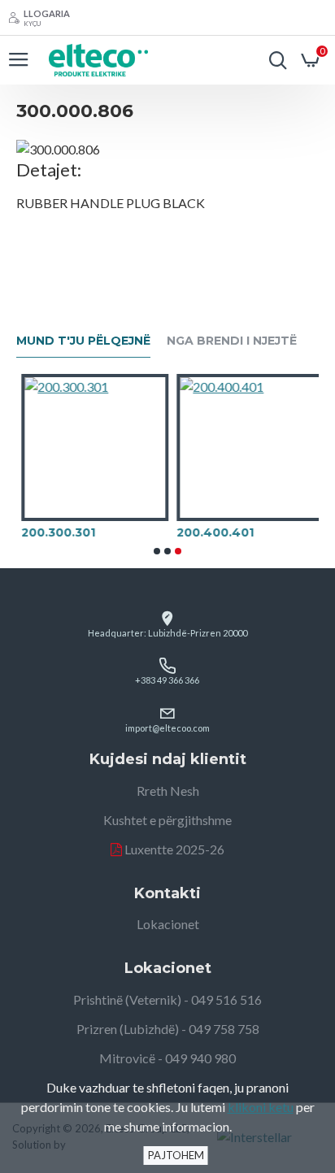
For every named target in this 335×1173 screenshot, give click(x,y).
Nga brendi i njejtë (232, 341)
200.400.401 (210, 532)
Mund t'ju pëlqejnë (83, 341)
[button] (157, 551)
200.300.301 (53, 532)
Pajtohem (176, 1155)
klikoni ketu (261, 1106)
